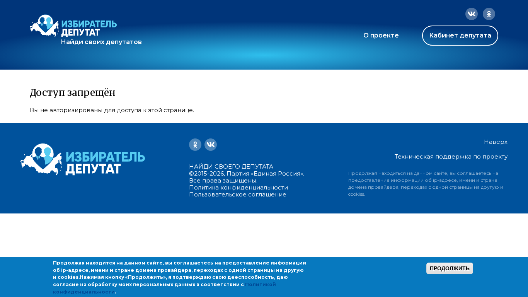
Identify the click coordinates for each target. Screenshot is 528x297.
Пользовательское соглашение (237, 194)
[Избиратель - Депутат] (73, 25)
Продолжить (450, 268)
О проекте (381, 35)
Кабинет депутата (460, 35)
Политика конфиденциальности (238, 187)
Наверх (496, 141)
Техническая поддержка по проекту (451, 156)
